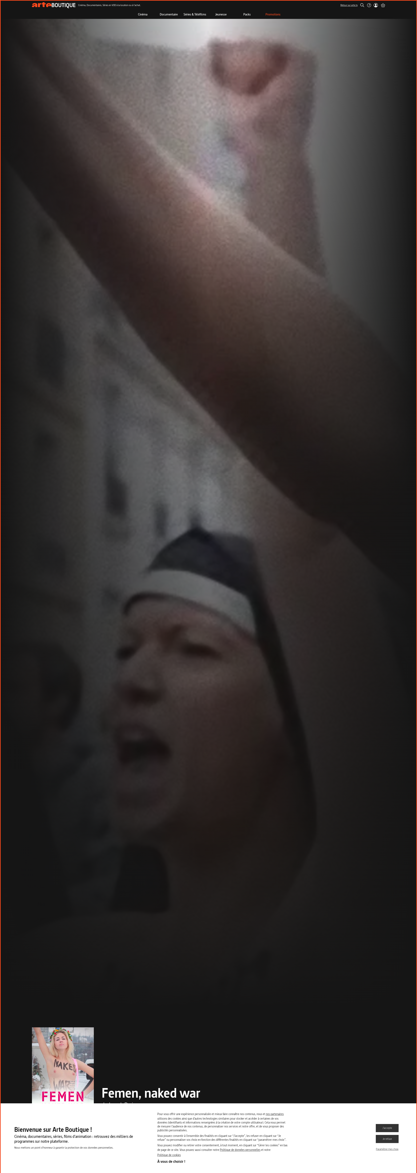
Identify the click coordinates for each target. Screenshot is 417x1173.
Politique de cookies (169, 1155)
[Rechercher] (362, 5)
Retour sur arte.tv (349, 5)
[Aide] (369, 5)
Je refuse (387, 1139)
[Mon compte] (376, 5)
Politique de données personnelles (240, 1150)
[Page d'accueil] (54, 5)
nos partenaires (275, 1114)
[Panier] (383, 5)
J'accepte (387, 1128)
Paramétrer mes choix (387, 1149)
